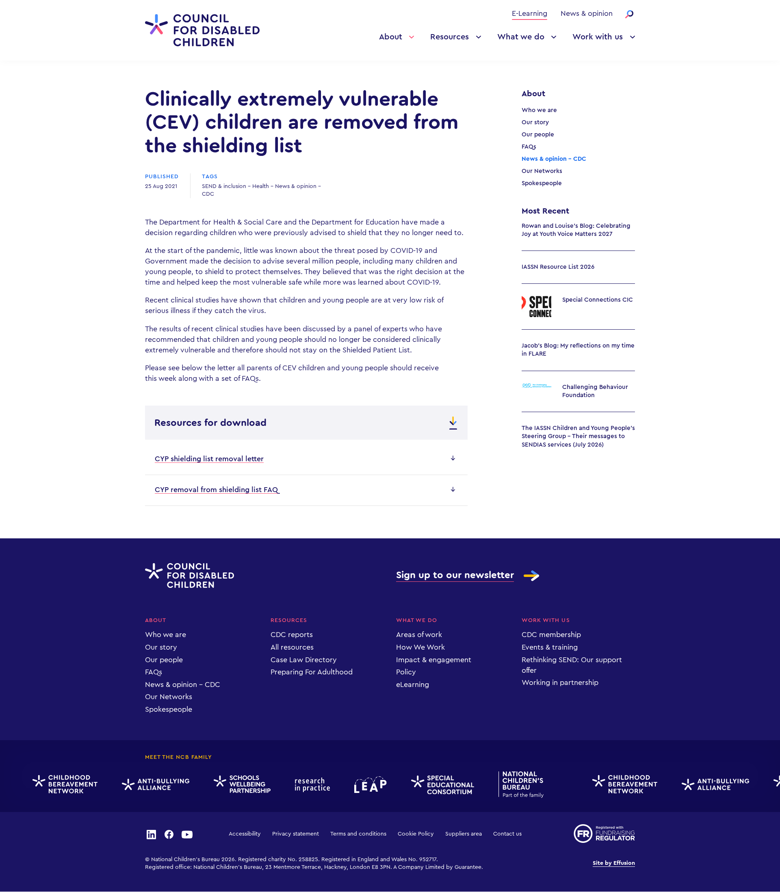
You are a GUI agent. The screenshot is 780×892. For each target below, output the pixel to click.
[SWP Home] (236, 784)
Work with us (597, 37)
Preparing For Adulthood (312, 672)
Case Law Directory (304, 659)
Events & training (550, 647)
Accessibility (245, 834)
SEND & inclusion (224, 186)
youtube (187, 834)
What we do (520, 37)
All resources (292, 647)
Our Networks (542, 171)
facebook (169, 834)
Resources (449, 37)
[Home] (202, 30)
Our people (538, 135)
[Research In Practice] (306, 785)
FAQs (529, 147)
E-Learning (529, 13)
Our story (535, 122)
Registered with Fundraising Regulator (604, 833)
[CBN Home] (58, 784)
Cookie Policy (416, 834)
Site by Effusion (614, 863)
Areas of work (419, 634)
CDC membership (551, 634)
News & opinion (587, 13)
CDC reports (292, 634)
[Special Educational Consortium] (436, 784)
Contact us (507, 834)
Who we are (539, 110)
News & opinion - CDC (554, 159)
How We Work (420, 647)
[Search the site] (629, 14)
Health (260, 186)
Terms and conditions (358, 834)
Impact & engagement (433, 659)
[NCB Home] (514, 784)
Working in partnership (560, 682)
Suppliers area (463, 834)
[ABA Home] (149, 784)
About (390, 37)
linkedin (151, 834)
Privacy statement (295, 834)
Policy (406, 672)
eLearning (412, 684)
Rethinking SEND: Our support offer (572, 665)
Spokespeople (542, 183)
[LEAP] (364, 784)
